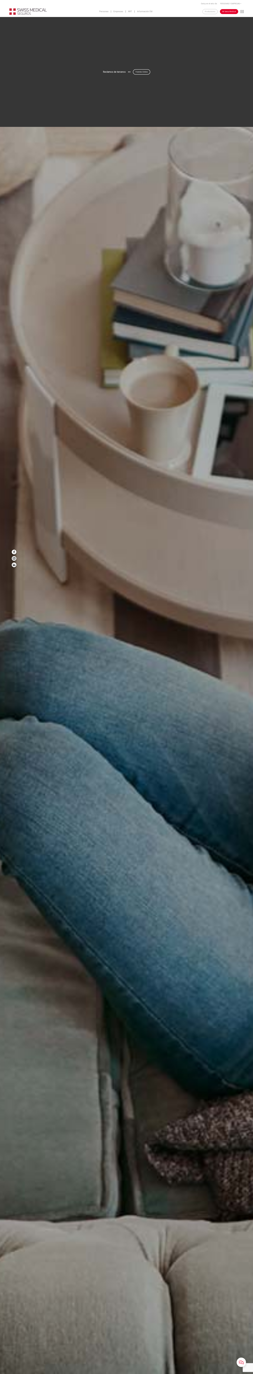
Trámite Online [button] (141, 72)
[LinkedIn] (14, 565)
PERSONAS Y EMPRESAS (230, 4)
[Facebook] (14, 552)
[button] (241, 1362)
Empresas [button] (118, 11)
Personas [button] (103, 11)
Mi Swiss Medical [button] (229, 11)
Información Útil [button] (144, 11)
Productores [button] (210, 11)
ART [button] (130, 11)
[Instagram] (14, 558)
